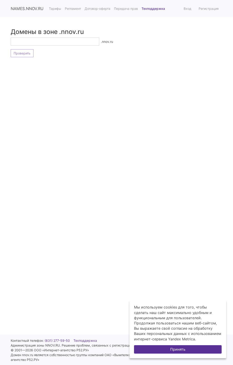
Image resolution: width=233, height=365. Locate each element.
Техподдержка (153, 8)
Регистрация (209, 8)
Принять (177, 349)
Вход (187, 8)
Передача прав (126, 8)
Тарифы (55, 8)
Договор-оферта (97, 8)
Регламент (73, 8)
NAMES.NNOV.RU (27, 8)
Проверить (22, 53)
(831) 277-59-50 (57, 340)
